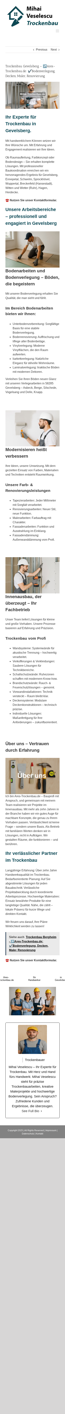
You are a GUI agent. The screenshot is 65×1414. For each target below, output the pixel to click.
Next (54, 49)
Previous (41, 49)
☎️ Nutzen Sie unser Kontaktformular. (31, 200)
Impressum (51, 1130)
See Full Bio (30, 1111)
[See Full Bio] (41, 1111)
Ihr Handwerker (34, 978)
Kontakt (39, 1133)
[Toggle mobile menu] (58, 31)
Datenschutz (28, 1133)
